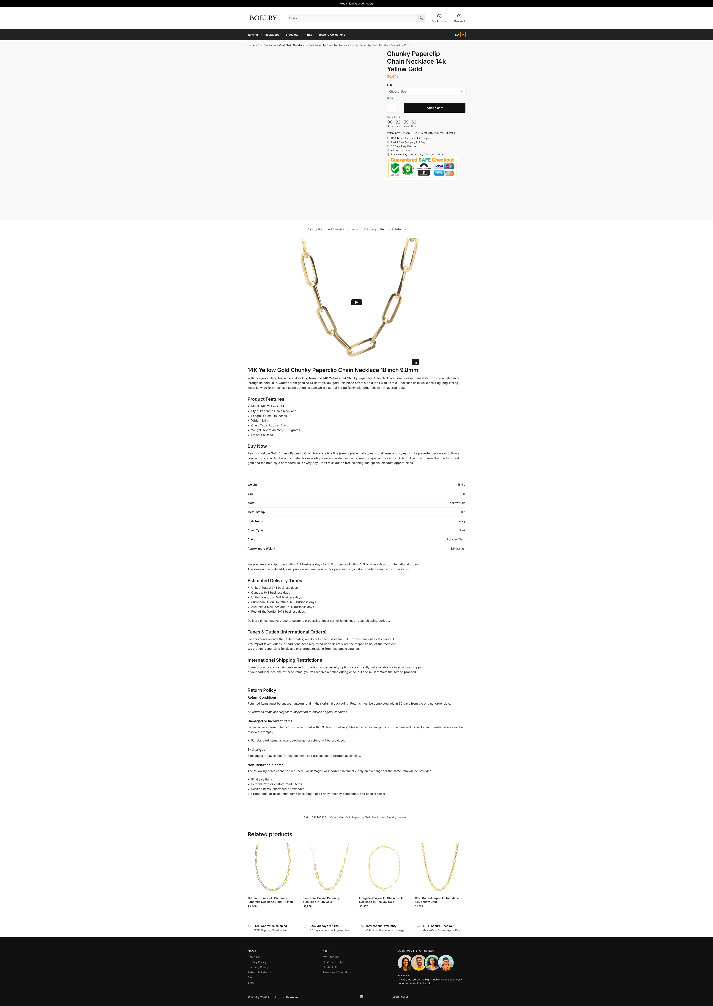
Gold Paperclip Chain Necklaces (328, 45)
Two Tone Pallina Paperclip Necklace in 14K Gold (321, 900)
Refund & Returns (259, 972)
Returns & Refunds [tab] (393, 229)
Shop (251, 982)
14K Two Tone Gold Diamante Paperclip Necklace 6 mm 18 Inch (270, 900)
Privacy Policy (257, 962)
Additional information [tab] (343, 229)
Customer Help (333, 962)
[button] (460, 34)
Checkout (459, 21)
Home (251, 45)
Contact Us (330, 967)
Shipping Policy (258, 967)
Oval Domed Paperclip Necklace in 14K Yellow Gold (438, 900)
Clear (390, 97)
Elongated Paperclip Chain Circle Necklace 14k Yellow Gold (381, 900)
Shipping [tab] (369, 229)
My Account (439, 21)
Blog (251, 977)
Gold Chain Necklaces (292, 45)
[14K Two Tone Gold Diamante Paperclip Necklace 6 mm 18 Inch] (273, 868)
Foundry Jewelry (396, 817)
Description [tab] (315, 229)
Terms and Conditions (337, 972)
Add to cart (435, 108)
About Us (254, 957)
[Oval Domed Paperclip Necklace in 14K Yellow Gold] (440, 868)
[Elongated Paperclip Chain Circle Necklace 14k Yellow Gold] (384, 868)
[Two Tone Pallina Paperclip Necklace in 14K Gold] (328, 868)
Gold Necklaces (267, 45)
